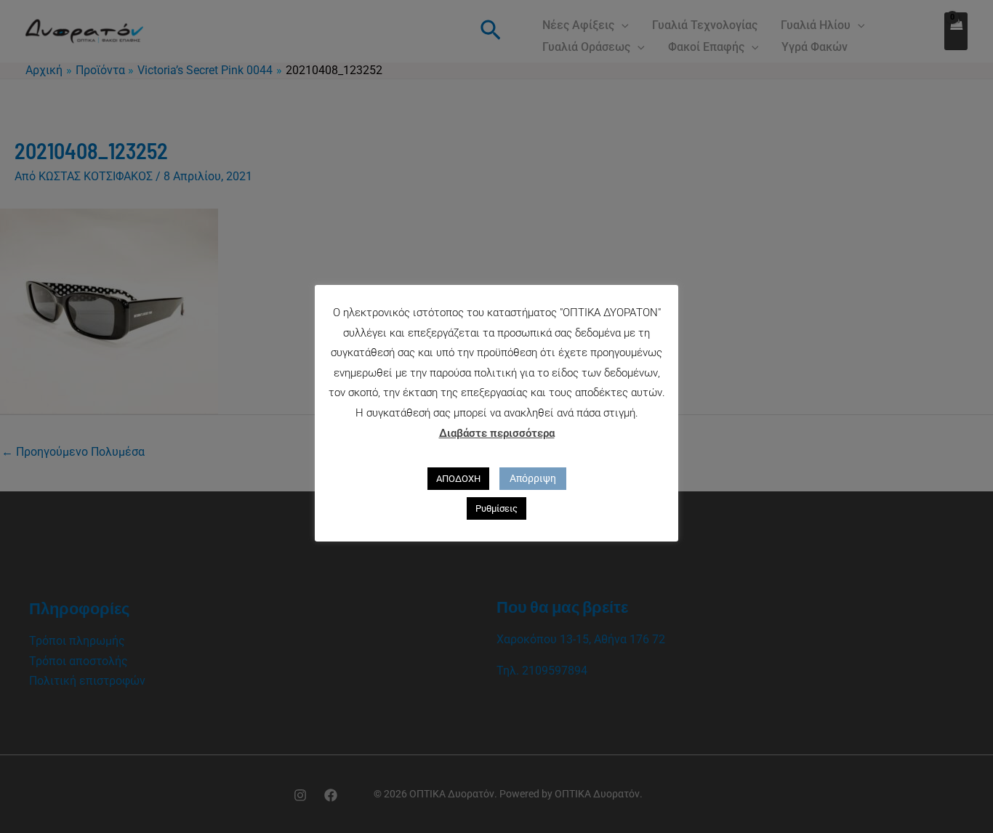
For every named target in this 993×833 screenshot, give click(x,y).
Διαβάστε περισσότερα (497, 433)
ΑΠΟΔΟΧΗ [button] (458, 478)
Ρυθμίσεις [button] (496, 508)
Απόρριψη (533, 478)
